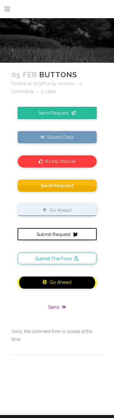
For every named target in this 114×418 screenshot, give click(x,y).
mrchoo (66, 83)
